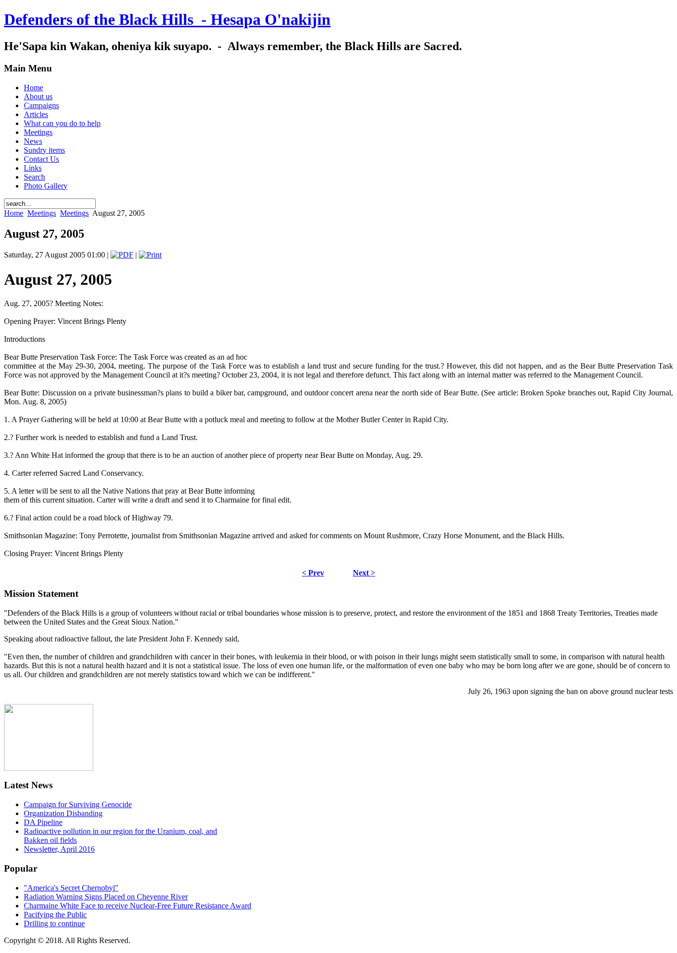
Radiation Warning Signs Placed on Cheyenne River (106, 896)
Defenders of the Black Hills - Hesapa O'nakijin (167, 19)
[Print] (150, 255)
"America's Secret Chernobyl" (71, 888)
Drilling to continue (54, 923)
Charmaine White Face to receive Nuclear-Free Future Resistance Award (137, 905)
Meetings (41, 213)
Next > (364, 573)
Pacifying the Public (55, 914)
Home (13, 213)
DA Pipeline (43, 822)
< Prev (313, 573)
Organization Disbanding (63, 813)
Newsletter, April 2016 (59, 849)
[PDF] (122, 255)
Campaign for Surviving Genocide (78, 804)
